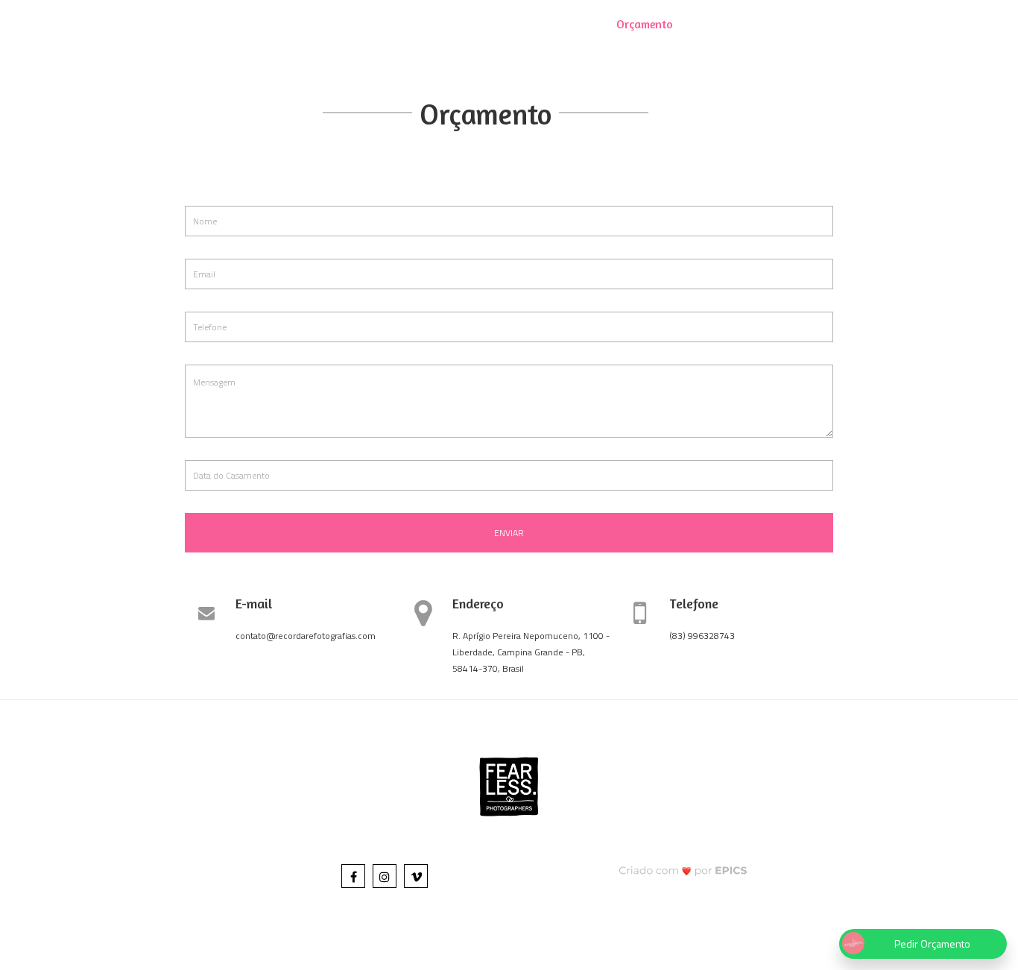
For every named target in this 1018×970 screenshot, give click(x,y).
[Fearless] (509, 785)
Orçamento (644, 23)
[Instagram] (384, 876)
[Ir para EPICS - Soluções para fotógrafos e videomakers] (683, 869)
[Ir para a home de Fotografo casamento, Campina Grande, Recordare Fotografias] (508, 21)
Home (272, 23)
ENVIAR (509, 533)
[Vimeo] (415, 876)
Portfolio (378, 23)
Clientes (715, 23)
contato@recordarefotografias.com (305, 636)
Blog (321, 23)
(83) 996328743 (702, 636)
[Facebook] (353, 876)
